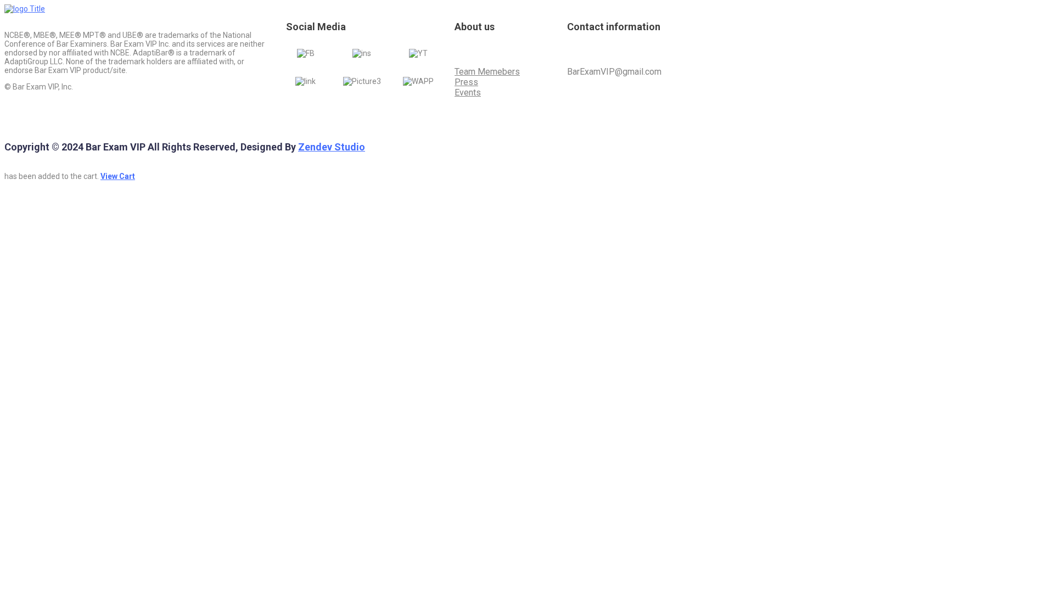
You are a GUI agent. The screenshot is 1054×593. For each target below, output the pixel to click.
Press (466, 82)
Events (468, 92)
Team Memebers (487, 71)
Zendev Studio (331, 147)
